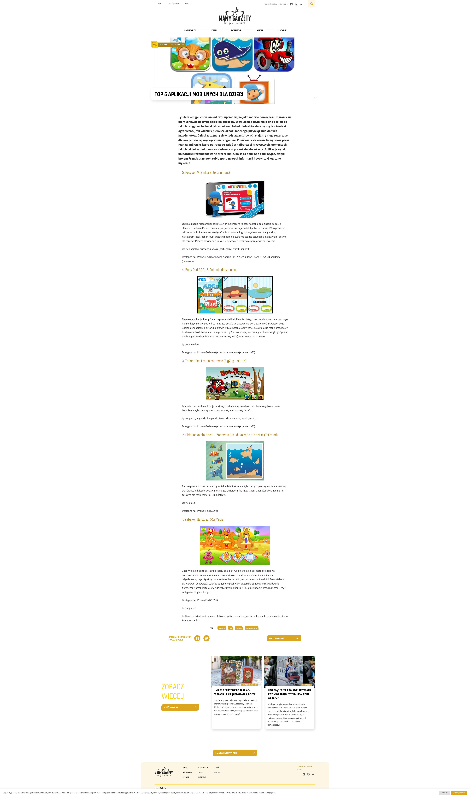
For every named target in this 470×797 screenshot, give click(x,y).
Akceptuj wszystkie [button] (458, 793)
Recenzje (281, 30)
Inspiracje (236, 30)
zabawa (239, 628)
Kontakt (188, 3)
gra (231, 628)
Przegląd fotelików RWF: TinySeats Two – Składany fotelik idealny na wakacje (289, 694)
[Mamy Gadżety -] (235, 16)
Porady (214, 30)
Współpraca (174, 3)
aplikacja (222, 628)
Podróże (259, 30)
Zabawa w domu (251, 628)
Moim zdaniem (190, 30)
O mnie (160, 3)
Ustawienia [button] (444, 793)
